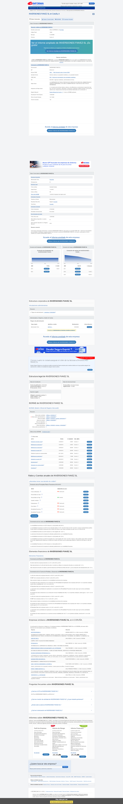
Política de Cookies (65, 791)
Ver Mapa (62, 29)
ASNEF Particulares (77, 776)
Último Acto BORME (35, 194)
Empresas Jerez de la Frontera (56, 784)
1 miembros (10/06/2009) (49, 312)
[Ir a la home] (36, 3)
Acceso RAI (68, 776)
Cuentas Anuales (89, 776)
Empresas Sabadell (66, 784)
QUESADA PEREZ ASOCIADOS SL (38, 659)
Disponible (52, 179)
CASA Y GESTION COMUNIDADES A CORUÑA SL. (41, 664)
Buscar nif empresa (42, 776)
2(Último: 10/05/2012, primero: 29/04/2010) (55, 418)
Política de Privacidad (58, 791)
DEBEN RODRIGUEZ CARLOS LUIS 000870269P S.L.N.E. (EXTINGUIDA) (46, 648)
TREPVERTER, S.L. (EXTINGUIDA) (38, 675)
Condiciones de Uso (49, 791)
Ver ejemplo (36, 752)
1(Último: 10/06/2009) (51, 417)
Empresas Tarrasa (46, 784)
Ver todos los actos (46, 431)
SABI (72, 776)
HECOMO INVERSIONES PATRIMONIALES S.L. (41, 653)
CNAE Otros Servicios (87, 781)
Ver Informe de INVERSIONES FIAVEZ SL (61, 802)
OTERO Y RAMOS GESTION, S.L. (38, 668)
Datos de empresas (34, 776)
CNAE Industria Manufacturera (43, 781)
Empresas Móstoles (73, 784)
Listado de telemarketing (50, 776)
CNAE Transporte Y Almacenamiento (76, 781)
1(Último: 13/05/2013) (51, 415)
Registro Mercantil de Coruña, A (56, 92)
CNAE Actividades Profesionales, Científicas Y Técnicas (59, 781)
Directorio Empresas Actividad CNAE (44, 10)
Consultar (55, 201)
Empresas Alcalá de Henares (83, 784)
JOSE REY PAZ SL (35, 638)
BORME (83, 776)
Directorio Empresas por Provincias (59, 10)
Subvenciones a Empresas (60, 776)
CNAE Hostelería (34, 781)
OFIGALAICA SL (34, 643)
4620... (51, 72)
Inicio (35, 10)
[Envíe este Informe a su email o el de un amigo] (93, 14)
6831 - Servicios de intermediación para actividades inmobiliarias (63, 77)
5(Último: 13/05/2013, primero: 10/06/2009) (55, 425)
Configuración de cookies (74, 791)
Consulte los (61, 330)
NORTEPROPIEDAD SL (36, 632)
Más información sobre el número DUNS (61, 72)
